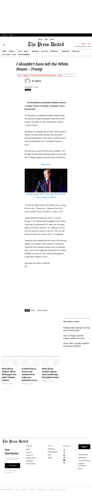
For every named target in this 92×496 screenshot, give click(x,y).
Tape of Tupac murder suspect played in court (73, 337)
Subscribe (12, 465)
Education (51, 449)
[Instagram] (64, 457)
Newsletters (82, 458)
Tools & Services (83, 460)
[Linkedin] (63, 95)
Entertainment (53, 452)
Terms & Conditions (82, 464)
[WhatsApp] (58, 95)
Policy (80, 468)
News (33, 310)
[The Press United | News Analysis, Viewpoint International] (46, 44)
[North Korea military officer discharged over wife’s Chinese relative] (10, 362)
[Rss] (64, 462)
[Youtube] (64, 460)
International (83, 455)
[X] (47, 95)
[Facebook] (41, 95)
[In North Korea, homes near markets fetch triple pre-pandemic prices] (30, 362)
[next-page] (7, 388)
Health (50, 458)
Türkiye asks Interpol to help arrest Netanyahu (76, 329)
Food (49, 455)
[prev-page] (3, 388)
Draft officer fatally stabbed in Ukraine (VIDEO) (76, 344)
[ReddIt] (52, 95)
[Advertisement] (46, 16)
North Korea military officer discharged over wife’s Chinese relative (9, 374)
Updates (26, 75)
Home (19, 75)
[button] (4, 45)
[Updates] (28, 81)
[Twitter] (64, 452)
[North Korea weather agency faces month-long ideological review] (51, 362)
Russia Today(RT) (42, 310)
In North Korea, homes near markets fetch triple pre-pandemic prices (29, 374)
